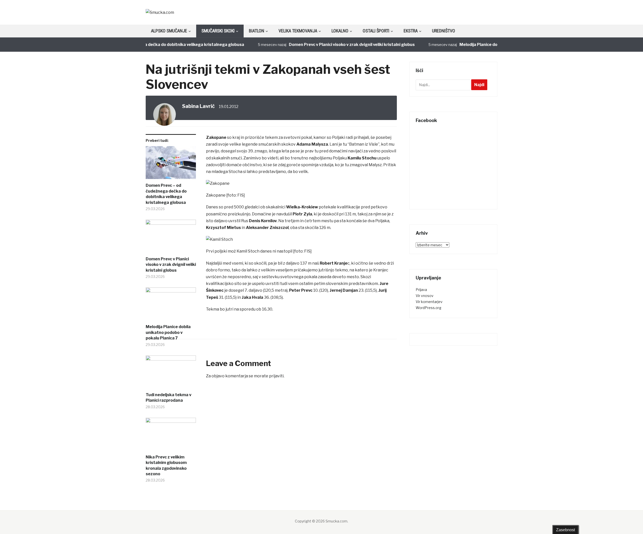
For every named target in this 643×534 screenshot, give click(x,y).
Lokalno (340, 30)
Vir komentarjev (429, 302)
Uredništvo (443, 30)
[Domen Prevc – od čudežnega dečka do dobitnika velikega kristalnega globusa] (171, 164)
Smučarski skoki (218, 30)
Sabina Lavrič (198, 106)
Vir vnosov (425, 295)
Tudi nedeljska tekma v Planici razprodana (168, 397)
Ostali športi (376, 30)
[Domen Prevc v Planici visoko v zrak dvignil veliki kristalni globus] (171, 238)
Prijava (421, 289)
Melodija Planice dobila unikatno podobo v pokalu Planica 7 (168, 332)
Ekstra (411, 30)
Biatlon (256, 30)
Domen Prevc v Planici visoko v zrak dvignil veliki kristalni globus (342, 44)
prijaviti (276, 376)
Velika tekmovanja (298, 30)
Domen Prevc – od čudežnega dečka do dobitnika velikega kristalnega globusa (157, 44)
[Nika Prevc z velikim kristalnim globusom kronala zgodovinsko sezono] (171, 436)
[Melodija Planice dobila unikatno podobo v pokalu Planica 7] (171, 305)
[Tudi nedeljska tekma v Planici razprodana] (171, 373)
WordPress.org (428, 308)
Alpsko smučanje (169, 30)
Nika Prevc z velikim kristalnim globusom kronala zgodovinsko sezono (166, 465)
